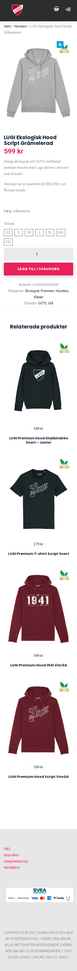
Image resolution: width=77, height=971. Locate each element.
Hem (7, 26)
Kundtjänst (11, 867)
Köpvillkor (11, 855)
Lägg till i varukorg (39, 268)
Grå (50, 303)
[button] (60, 44)
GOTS (42, 303)
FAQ (7, 849)
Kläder (38, 297)
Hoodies (20, 26)
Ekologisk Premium (39, 291)
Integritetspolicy (16, 861)
